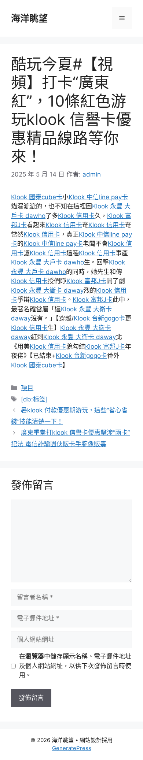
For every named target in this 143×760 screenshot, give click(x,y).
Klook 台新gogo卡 (99, 318)
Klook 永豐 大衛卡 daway (47, 290)
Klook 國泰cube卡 (36, 197)
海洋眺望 (29, 18)
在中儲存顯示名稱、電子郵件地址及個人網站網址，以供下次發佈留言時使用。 (75, 666)
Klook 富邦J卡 (86, 281)
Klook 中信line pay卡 (98, 197)
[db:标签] (34, 399)
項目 (27, 388)
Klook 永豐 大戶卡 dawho (47, 262)
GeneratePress (71, 748)
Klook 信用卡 (76, 215)
